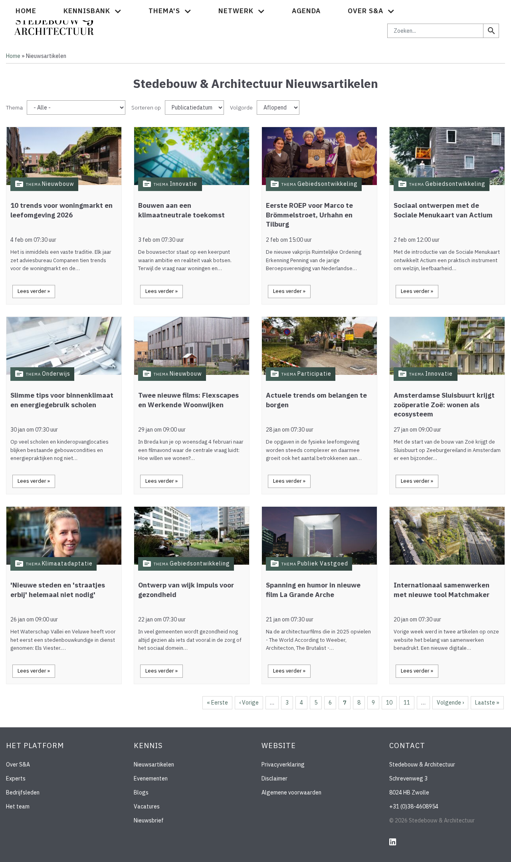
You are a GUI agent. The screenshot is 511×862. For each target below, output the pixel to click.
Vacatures (147, 806)
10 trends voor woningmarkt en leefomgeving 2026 (61, 210)
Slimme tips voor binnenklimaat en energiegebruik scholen (61, 400)
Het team (18, 806)
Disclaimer (274, 778)
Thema (14, 107)
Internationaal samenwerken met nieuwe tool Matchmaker (441, 590)
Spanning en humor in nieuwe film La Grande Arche (313, 590)
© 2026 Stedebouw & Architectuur (432, 820)
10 (389, 702)
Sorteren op (146, 107)
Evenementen (151, 778)
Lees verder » (34, 291)
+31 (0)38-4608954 (413, 806)
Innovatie (183, 183)
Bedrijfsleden (23, 792)
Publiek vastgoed (322, 563)
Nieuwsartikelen (154, 764)
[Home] (54, 21)
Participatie (314, 373)
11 (407, 702)
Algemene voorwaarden (291, 792)
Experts (16, 778)
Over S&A (18, 764)
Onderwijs (56, 373)
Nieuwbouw (58, 183)
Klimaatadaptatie (67, 563)
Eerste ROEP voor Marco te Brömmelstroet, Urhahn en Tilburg (309, 215)
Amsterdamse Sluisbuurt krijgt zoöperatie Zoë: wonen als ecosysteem (444, 405)
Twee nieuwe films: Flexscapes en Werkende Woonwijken (188, 400)
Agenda (306, 10)
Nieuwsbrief (149, 820)
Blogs (141, 792)
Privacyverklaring (283, 764)
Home (26, 10)
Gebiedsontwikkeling (327, 183)
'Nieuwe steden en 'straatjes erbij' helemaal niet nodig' (57, 590)
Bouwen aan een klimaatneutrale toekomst (181, 210)
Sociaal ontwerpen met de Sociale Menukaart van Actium (443, 210)
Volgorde (241, 107)
